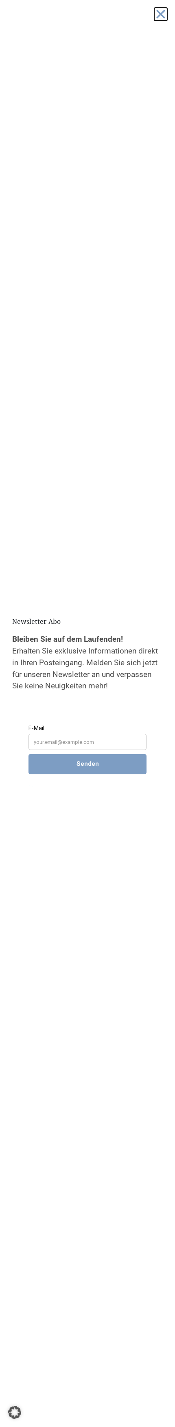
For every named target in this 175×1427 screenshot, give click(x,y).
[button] (14, 1412)
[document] (87, 713)
